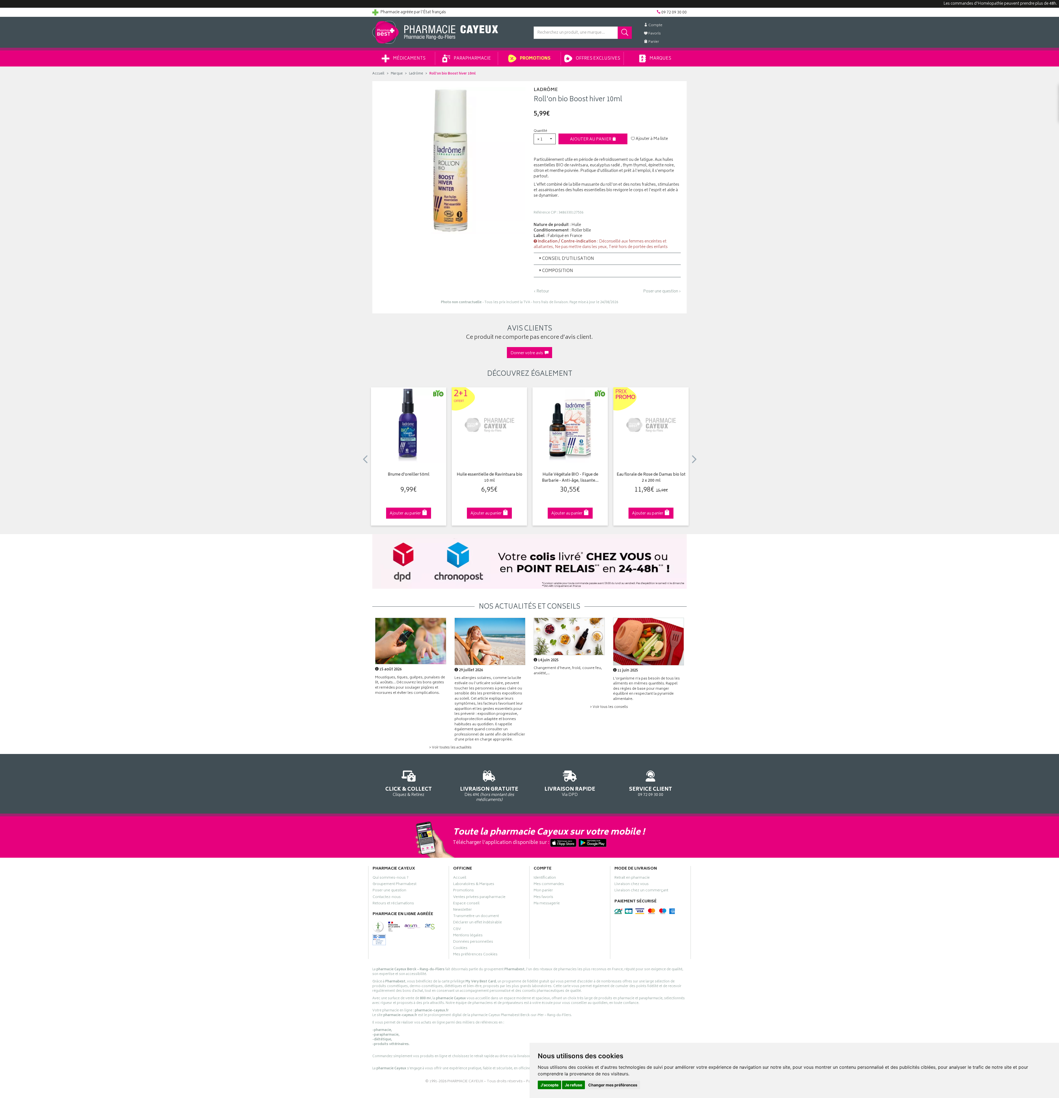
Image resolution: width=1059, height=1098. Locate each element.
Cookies (460, 949)
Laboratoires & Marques (473, 885)
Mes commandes (549, 885)
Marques (660, 58)
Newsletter (462, 910)
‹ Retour (541, 291)
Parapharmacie (472, 58)
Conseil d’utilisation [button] (568, 259)
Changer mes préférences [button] (612, 1085)
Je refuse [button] (573, 1085)
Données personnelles (473, 942)
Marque (397, 74)
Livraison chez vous (631, 885)
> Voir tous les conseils (609, 707)
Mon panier (543, 891)
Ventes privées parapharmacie (479, 897)
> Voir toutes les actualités (450, 748)
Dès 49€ (489, 794)
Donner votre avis (527, 353)
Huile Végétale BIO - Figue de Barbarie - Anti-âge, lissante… (570, 478)
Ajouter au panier (591, 139)
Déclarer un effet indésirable (477, 923)
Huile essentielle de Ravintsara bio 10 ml (489, 478)
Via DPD (569, 791)
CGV (457, 929)
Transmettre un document (476, 917)
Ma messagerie (547, 904)
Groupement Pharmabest (394, 885)
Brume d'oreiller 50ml (408, 475)
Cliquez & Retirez (408, 791)
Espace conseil (466, 904)
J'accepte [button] (549, 1085)
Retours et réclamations (393, 904)
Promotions (534, 58)
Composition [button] (557, 271)
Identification (545, 878)
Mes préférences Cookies (475, 955)
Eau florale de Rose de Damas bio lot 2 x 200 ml (651, 478)
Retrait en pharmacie (632, 878)
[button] (545, 139)
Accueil (378, 74)
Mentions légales (468, 936)
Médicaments (409, 58)
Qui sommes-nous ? (390, 878)
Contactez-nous (387, 897)
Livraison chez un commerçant (641, 891)
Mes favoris (543, 897)
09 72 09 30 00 (650, 791)
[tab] (607, 259)
